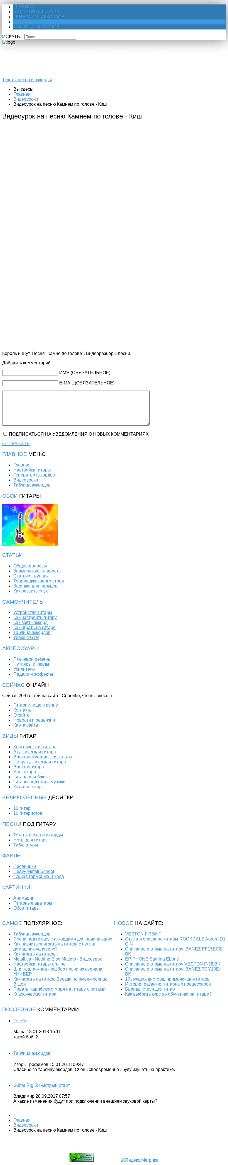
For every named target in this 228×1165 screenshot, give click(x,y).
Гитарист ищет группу (35, 705)
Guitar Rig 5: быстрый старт (41, 1085)
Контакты (23, 710)
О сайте (21, 715)
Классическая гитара (34, 746)
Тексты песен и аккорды (27, 79)
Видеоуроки (28, 21)
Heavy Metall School (33, 871)
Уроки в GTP (26, 637)
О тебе (20, 1020)
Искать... (12, 36)
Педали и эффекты (33, 674)
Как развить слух (30, 591)
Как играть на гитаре (34, 627)
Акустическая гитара (34, 751)
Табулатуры (25, 845)
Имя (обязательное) (84, 372)
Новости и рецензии (34, 720)
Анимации (23, 898)
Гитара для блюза (31, 776)
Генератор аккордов (39, 16)
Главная (23, 6)
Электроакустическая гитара (42, 756)
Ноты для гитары (31, 840)
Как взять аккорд (30, 622)
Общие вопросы (30, 566)
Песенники (24, 866)
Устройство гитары (32, 612)
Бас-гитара (24, 771)
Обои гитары (26, 908)
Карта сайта (25, 725)
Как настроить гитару (35, 617)
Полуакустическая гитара (39, 761)
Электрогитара (28, 766)
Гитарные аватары (32, 903)
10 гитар (22, 808)
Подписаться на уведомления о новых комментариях (79, 434)
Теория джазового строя (38, 581)
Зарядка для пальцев (35, 586)
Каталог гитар (27, 786)
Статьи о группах (31, 576)
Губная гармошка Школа (38, 876)
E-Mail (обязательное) (87, 383)
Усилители (24, 669)
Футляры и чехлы (31, 664)
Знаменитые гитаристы (37, 571)
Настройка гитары (36, 11)
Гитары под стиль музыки (39, 781)
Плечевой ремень (31, 659)
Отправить (16, 443)
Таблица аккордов (36, 26)
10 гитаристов (27, 813)
